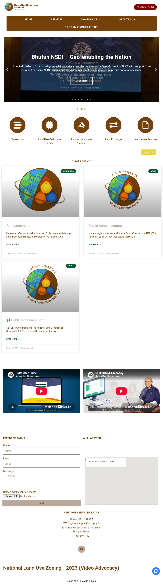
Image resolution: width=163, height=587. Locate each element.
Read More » (12, 245)
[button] (72, 99)
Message (8, 471)
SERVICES (56, 19)
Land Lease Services (145, 139)
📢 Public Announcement (25, 320)
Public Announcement (105, 226)
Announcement (18, 226)
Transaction (17, 139)
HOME (28, 19)
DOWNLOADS (89, 19)
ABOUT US (125, 19)
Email (6, 458)
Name (6, 445)
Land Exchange (113, 139)
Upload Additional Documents (19, 492)
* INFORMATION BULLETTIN (81, 27)
